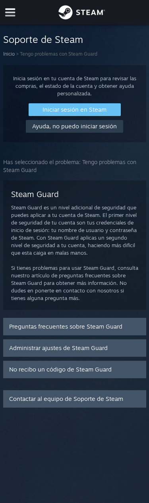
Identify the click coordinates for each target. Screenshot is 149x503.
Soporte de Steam (43, 39)
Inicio (9, 54)
